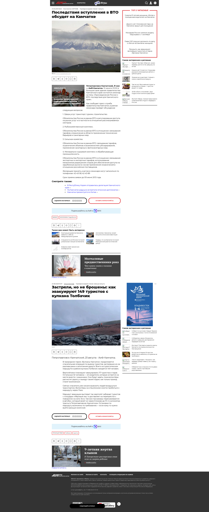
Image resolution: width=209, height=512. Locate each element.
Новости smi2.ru (59, 277)
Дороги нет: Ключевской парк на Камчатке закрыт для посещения (139, 25)
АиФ (53, 347)
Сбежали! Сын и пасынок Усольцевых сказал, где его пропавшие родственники (144, 368)
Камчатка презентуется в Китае (81, 192)
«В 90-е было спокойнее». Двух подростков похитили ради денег (143, 92)
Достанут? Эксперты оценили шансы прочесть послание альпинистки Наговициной (144, 347)
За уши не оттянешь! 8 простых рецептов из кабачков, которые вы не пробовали (144, 354)
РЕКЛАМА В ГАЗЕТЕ (92, 474)
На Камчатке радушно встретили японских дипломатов (92, 190)
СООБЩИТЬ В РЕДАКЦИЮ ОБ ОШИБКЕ (121, 474)
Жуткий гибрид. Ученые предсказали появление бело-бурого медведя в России (144, 100)
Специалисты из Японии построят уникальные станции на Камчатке (73, 240)
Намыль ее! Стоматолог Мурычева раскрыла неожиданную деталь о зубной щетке (143, 71)
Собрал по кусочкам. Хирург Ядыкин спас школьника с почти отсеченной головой (144, 332)
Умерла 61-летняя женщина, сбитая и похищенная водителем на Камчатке (140, 16)
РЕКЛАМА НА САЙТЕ (77, 474)
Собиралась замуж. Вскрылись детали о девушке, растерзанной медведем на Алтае (143, 339)
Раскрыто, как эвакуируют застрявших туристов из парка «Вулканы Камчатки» (139, 51)
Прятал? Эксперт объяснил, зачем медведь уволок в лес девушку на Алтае (143, 64)
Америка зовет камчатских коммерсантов (70, 247)
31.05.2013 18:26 (57, 9)
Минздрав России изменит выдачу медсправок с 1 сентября (140, 34)
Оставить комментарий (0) (105, 200)
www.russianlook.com (63, 73)
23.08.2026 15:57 (57, 284)
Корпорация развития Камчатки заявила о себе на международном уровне (72, 234)
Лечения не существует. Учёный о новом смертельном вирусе (143, 78)
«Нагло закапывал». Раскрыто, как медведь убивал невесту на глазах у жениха (144, 361)
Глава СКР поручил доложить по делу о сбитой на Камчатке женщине (140, 42)
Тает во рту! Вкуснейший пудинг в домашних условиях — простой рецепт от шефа (143, 86)
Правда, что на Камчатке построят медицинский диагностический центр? (107, 241)
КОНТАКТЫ (103, 474)
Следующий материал (87, 506)
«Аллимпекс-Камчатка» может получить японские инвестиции (106, 234)
